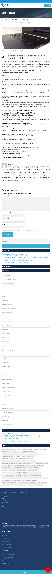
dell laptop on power (6, 467)
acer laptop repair (22, 454)
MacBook (4, 358)
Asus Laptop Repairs (6, 535)
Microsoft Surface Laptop (9, 387)
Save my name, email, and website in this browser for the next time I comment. (20, 230)
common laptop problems (29, 460)
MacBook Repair (6, 375)
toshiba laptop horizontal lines (24, 484)
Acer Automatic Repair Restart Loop (24, 449)
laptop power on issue (35, 475)
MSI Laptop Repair (6, 395)
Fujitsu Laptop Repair (6, 555)
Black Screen (5, 300)
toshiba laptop (6, 416)
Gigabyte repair (6, 317)
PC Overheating (6, 404)
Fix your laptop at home (8, 470)
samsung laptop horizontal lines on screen (27, 482)
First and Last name (6, 212)
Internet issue (5, 333)
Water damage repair (7, 424)
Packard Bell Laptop (7, 400)
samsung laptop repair (42, 482)
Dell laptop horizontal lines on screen (34, 465)
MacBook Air (5, 362)
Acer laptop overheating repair (8, 454)
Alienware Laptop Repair (7, 557)
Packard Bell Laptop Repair (8, 554)
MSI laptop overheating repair (18, 480)
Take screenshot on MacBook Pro (9, 484)
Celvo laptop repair (7, 304)
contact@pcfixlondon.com (37, 1)
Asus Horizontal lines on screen (26, 458)
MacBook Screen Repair (8, 379)
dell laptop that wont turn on (34, 467)
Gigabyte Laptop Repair (7, 562)
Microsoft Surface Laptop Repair (9, 558)
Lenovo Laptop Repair (7, 350)
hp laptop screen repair (34, 472)
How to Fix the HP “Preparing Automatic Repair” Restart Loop (16, 255)
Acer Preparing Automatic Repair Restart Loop (26, 456)
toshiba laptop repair (37, 484)
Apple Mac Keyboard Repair (8, 288)
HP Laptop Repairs (6, 543)
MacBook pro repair (31, 478)
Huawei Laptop (5, 329)
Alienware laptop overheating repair (10, 458)
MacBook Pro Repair (7, 371)
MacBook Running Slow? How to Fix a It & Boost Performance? (16, 262)
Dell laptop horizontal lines (19, 465)
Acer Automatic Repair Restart (8, 449)
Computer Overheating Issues (9, 308)
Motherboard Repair (7, 391)
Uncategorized (5, 420)
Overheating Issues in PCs (31, 480)
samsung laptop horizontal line (9, 482)
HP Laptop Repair (6, 325)
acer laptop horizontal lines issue (9, 451)
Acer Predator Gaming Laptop (9, 279)
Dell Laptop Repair (6, 312)
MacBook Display (6, 366)
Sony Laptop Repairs (6, 541)
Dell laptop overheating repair (19, 467)
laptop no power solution (7, 475)
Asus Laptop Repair (6, 292)
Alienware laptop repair (8, 283)
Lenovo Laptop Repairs (7, 544)
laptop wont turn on (7, 346)
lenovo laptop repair (21, 478)
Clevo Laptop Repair (6, 565)
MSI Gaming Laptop (6, 480)
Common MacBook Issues (28, 463)
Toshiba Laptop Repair (7, 547)
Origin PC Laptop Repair (7, 560)
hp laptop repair (21, 472)
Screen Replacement (7, 412)
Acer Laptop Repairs (6, 534)
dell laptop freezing (6, 465)
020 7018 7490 (24, 1)
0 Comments (23, 50)
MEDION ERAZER (5, 383)
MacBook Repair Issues (42, 478)
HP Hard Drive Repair (7, 321)
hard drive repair (21, 470)
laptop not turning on (21, 475)
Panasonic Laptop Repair (7, 552)
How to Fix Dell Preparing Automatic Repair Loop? (13, 254)
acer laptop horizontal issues (39, 449)
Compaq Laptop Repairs (7, 546)
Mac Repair (4, 354)
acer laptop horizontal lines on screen (26, 451)
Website (3, 224)
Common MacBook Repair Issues (41, 463)
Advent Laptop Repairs (7, 537)
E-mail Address (5, 218)
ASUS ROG (4, 296)
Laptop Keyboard (6, 337)
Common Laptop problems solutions (11, 463)
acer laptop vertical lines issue (35, 454)
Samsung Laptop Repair (8, 408)
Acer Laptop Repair (12, 50)
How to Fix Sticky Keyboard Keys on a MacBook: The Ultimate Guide (17, 260)
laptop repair (5, 341)
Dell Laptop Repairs (6, 539)
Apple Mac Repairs (6, 538)
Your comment (5, 195)
